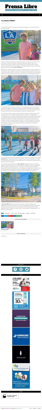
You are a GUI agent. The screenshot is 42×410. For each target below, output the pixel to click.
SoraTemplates (7, 408)
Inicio (2, 18)
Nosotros (34, 408)
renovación (27, 213)
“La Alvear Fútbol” (7, 213)
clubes (16, 213)
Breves (12, 213)
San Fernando (5, 18)
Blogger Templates (19, 408)
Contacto (39, 408)
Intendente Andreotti (21, 213)
